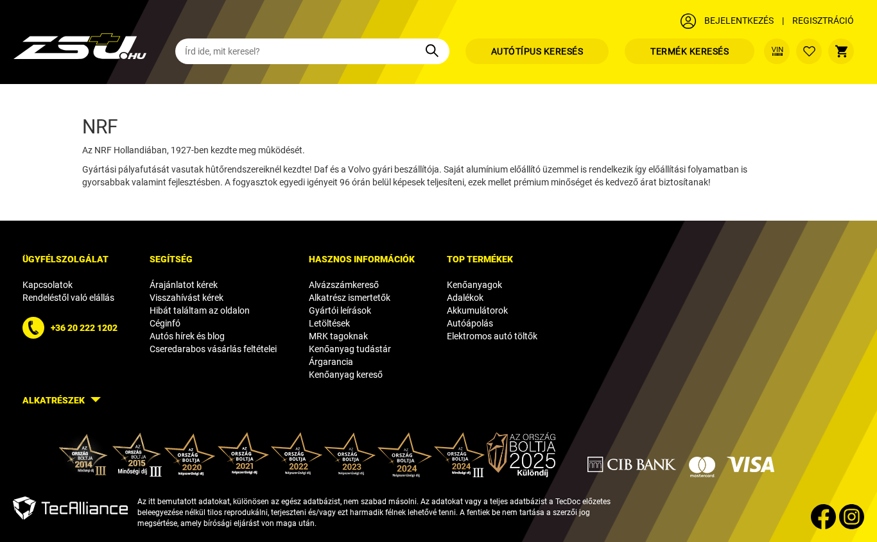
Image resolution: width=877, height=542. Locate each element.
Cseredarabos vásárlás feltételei (213, 349)
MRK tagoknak (338, 336)
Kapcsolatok (47, 285)
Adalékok (465, 297)
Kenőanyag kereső (346, 374)
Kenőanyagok (474, 285)
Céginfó (165, 323)
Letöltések (329, 323)
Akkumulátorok (477, 310)
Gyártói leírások (340, 310)
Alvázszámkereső (344, 285)
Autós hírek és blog (187, 336)
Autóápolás (470, 323)
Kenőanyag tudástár (350, 349)
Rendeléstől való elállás (68, 297)
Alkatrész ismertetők (349, 297)
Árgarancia (331, 362)
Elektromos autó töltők (492, 336)
